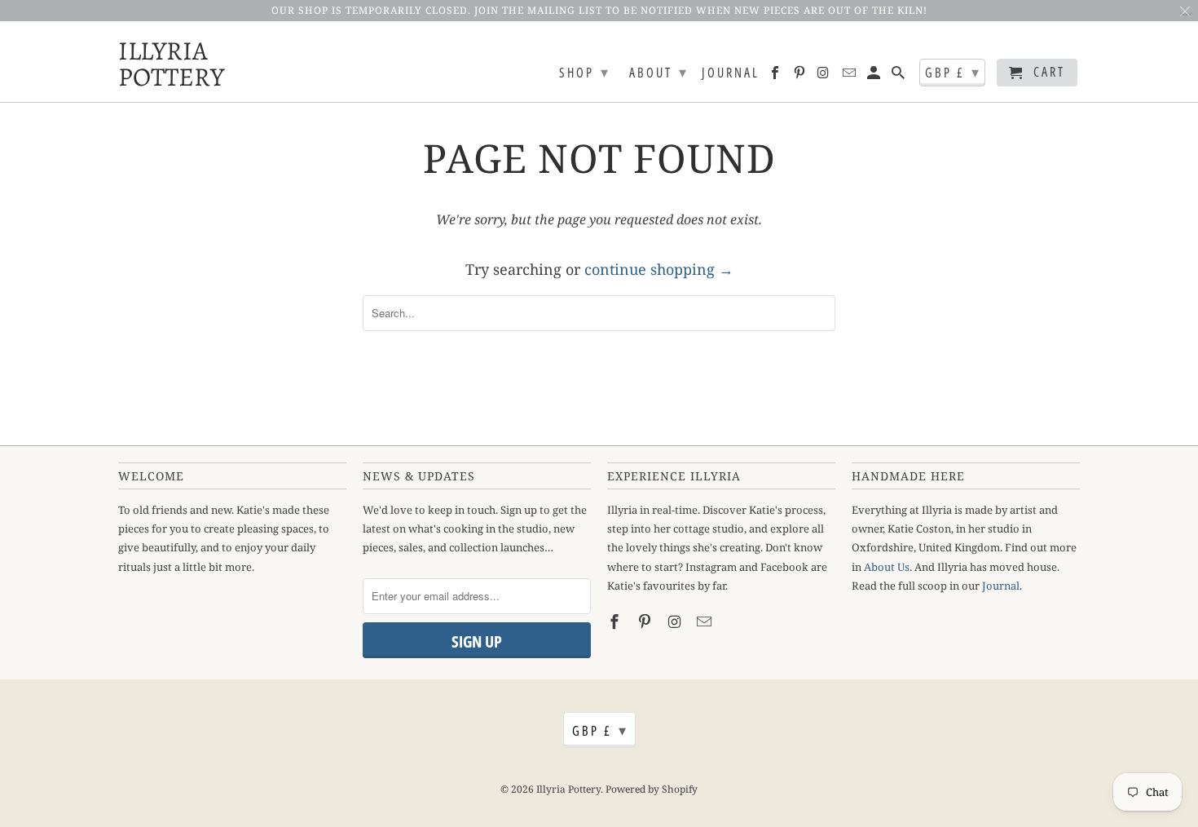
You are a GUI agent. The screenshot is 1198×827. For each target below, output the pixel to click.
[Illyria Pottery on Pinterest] (800, 75)
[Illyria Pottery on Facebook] (776, 75)
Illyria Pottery (159, 62)
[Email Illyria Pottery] (850, 75)
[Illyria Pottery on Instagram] (825, 75)
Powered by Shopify (652, 789)
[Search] (899, 75)
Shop (584, 72)
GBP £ (953, 72)
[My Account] (875, 75)
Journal (731, 73)
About (659, 72)
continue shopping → (658, 269)
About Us (887, 566)
